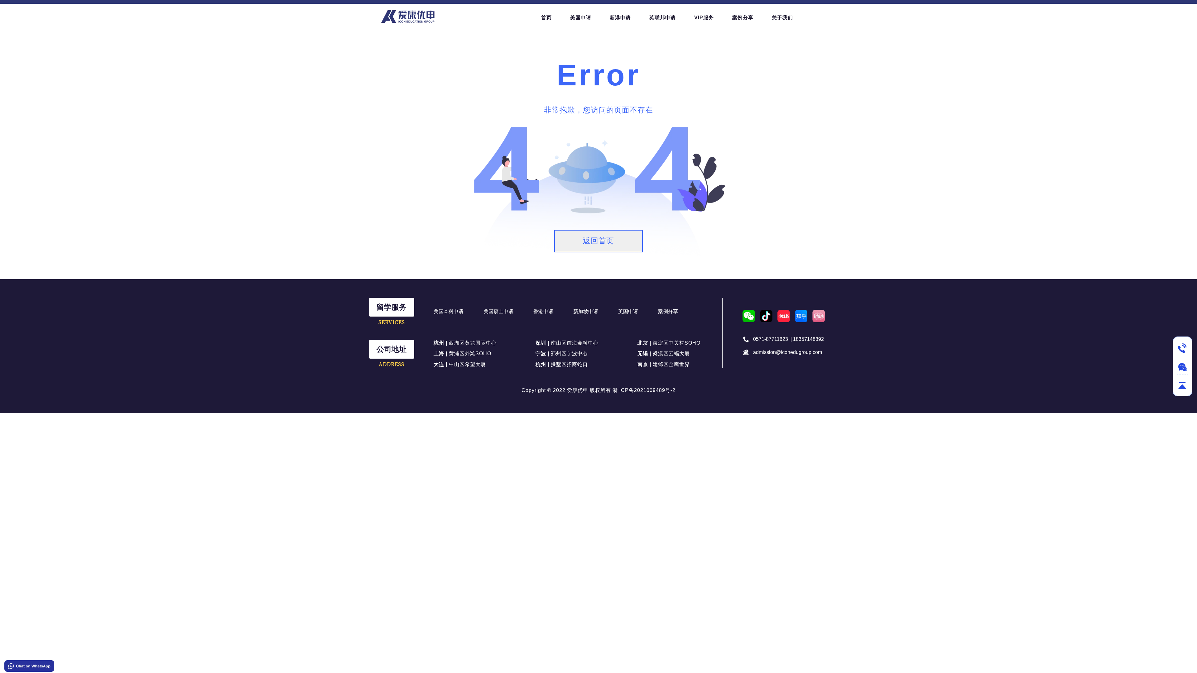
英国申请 (628, 311)
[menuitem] (546, 18)
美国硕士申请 (498, 311)
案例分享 (668, 311)
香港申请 (543, 311)
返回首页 (598, 240)
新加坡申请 (585, 311)
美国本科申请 (449, 311)
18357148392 (808, 339)
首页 (546, 17)
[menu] (676, 17)
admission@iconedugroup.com (787, 352)
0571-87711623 (770, 339)
